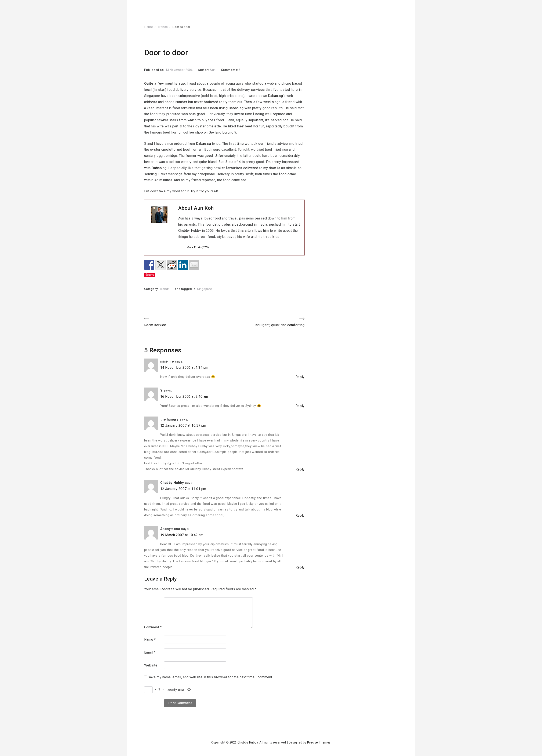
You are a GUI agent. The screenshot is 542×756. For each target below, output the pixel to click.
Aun (213, 70)
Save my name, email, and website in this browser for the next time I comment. (210, 677)
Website (151, 665)
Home (148, 27)
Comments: (230, 70)
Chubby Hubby (248, 742)
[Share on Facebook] (149, 265)
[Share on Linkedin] (183, 265)
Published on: (155, 70)
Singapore (204, 289)
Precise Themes (319, 742)
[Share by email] (194, 265)
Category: (152, 289)
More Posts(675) (198, 247)
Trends (163, 27)
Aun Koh (204, 208)
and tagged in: (186, 289)
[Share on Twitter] (160, 265)
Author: (204, 70)
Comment (153, 627)
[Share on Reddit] (172, 265)
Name (150, 639)
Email (149, 652)
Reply (300, 377)
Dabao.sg (275, 96)
